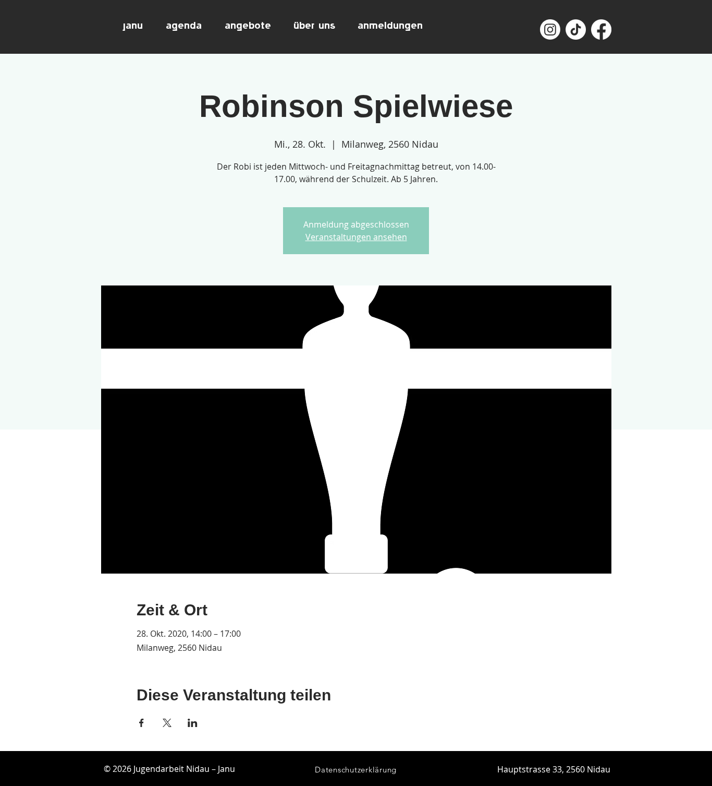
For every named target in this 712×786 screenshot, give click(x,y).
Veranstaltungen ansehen (356, 237)
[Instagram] (550, 29)
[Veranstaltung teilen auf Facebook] (141, 723)
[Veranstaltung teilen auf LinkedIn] (193, 723)
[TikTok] (576, 29)
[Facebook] (601, 29)
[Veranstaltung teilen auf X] (167, 723)
